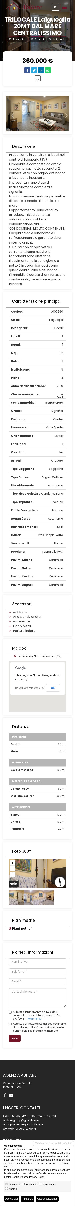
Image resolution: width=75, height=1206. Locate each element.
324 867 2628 (46, 1116)
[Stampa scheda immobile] (38, 78)
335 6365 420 (18, 1116)
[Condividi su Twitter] (34, 70)
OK (53, 688)
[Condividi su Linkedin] (41, 70)
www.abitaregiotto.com (19, 1129)
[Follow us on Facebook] (6, 1096)
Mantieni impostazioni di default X (53, 1143)
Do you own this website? (29, 688)
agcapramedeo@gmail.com (23, 1124)
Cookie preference (48, 1173)
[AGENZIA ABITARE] (24, 6)
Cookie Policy (19, 1177)
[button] (10, 114)
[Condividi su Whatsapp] (48, 70)
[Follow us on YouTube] (12, 1096)
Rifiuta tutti (27, 1198)
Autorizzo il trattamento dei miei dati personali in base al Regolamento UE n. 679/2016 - (37, 1015)
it (55, 7)
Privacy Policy (34, 1018)
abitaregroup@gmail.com (21, 1120)
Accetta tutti (11, 1198)
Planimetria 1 (21, 928)
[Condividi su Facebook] (27, 70)
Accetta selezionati (47, 1198)
